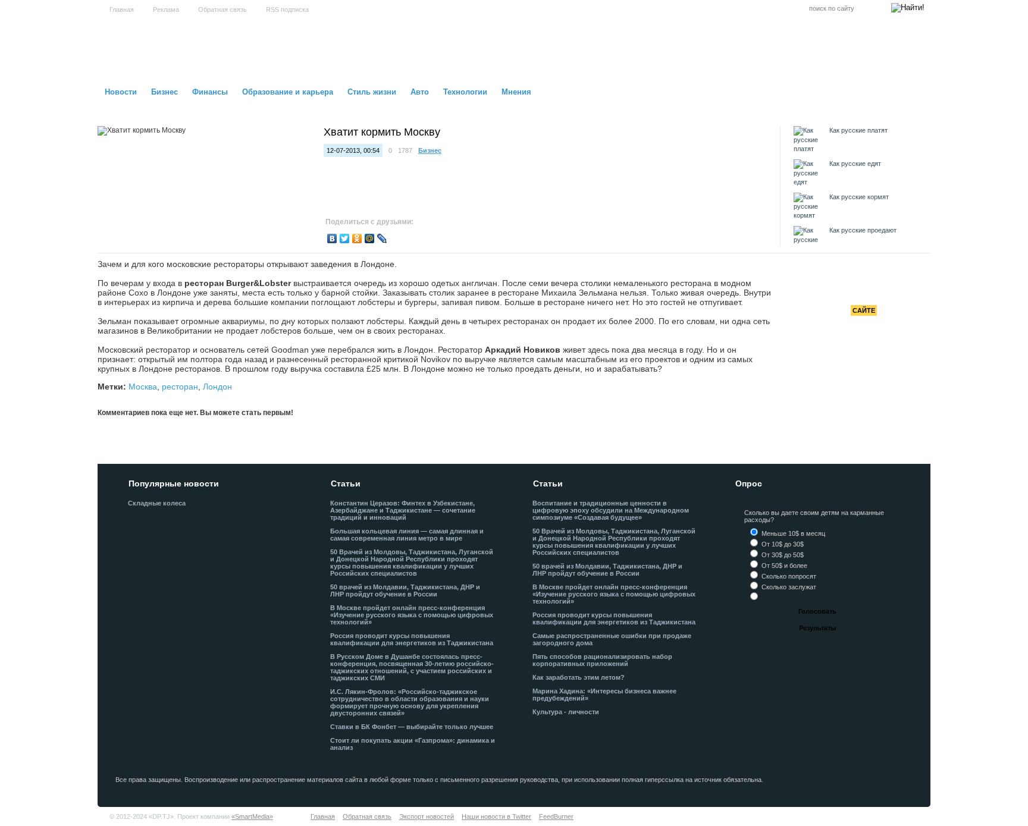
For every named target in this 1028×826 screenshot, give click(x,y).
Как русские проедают (863, 230)
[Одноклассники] (357, 238)
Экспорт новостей (426, 816)
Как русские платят (858, 130)
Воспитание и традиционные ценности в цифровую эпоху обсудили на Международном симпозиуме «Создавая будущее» (610, 510)
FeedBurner (556, 816)
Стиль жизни (371, 91)
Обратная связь (222, 9)
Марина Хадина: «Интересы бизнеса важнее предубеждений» (604, 694)
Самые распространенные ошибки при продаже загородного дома (611, 639)
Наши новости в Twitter (496, 816)
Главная (121, 9)
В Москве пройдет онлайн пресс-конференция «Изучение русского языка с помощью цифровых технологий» (411, 615)
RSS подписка (287, 9)
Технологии (465, 91)
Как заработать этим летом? (578, 677)
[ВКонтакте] (332, 238)
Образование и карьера (287, 91)
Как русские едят (855, 163)
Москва (142, 386)
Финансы (210, 91)
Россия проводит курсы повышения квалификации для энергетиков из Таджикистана (411, 639)
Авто (419, 91)
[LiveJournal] (382, 238)
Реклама (166, 9)
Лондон (217, 386)
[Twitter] (345, 238)
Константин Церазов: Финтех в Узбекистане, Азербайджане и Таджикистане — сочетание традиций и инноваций (402, 510)
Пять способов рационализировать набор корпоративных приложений (602, 660)
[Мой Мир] (369, 238)
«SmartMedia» (252, 816)
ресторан (180, 386)
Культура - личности (565, 711)
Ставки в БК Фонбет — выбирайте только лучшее (411, 726)
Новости (121, 91)
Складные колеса (157, 503)
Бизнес (164, 91)
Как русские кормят (859, 196)
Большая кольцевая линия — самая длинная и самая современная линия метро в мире (407, 534)
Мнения (516, 91)
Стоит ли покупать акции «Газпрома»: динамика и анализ (412, 744)
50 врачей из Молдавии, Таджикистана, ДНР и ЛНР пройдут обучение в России (405, 590)
